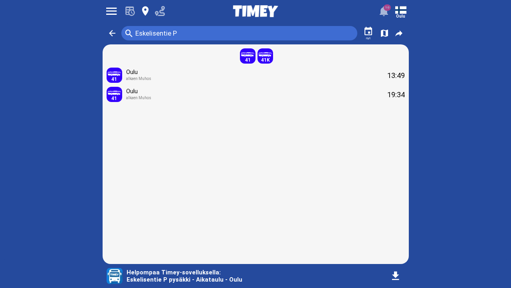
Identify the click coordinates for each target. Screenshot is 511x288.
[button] (112, 33)
